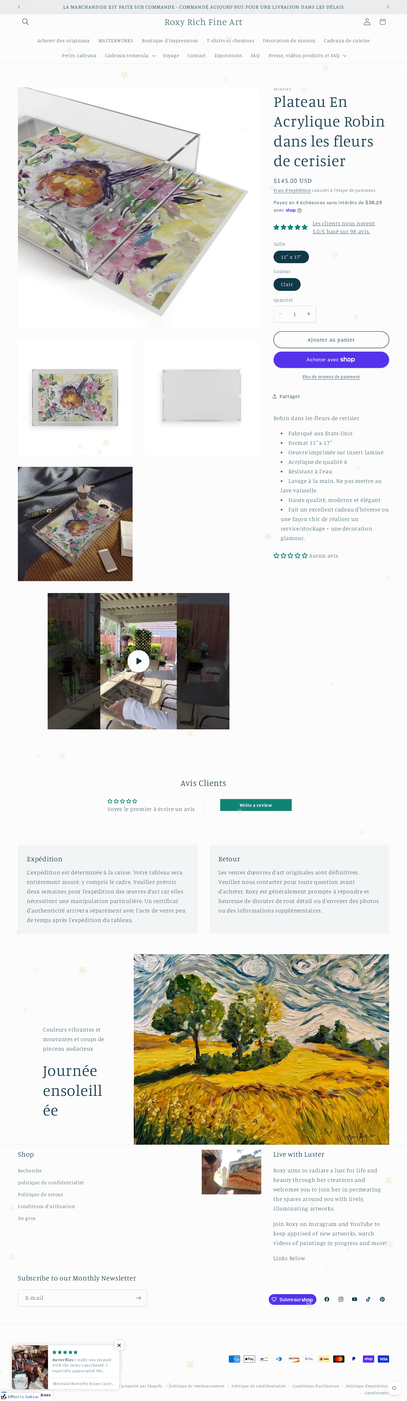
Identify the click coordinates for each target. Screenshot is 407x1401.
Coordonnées (376, 1392)
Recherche (30, 1171)
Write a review (256, 805)
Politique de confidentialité (259, 1385)
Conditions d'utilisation (46, 1206)
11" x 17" (291, 257)
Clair (287, 284)
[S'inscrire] (138, 1298)
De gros (27, 1218)
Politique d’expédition (367, 1385)
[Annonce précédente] (19, 7)
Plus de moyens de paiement (331, 376)
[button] (26, 22)
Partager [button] (289, 396)
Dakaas (43, 1394)
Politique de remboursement (197, 1385)
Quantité (283, 300)
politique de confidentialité (51, 1182)
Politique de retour (40, 1194)
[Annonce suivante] (387, 7)
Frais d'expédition (292, 190)
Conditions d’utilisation (316, 1385)
